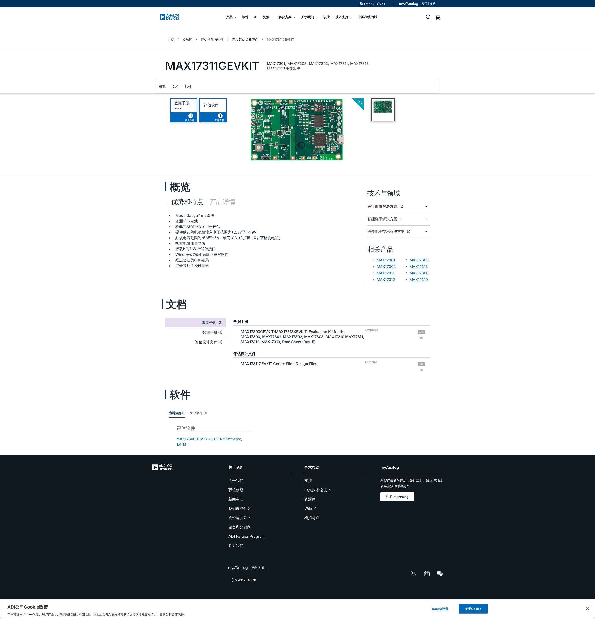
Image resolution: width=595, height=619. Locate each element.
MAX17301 (386, 260)
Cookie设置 (440, 608)
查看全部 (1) (177, 413)
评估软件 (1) (198, 413)
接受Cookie (473, 608)
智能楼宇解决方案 (385, 219)
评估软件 (211, 105)
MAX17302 (386, 266)
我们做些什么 (239, 508)
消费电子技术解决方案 (388, 231)
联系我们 (235, 545)
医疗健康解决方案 (385, 206)
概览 (162, 86)
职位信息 (235, 489)
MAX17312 (386, 279)
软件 (188, 86)
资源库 (310, 499)
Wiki (308, 508)
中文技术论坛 (315, 489)
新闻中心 (235, 499)
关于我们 (235, 480)
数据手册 (181, 103)
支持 (308, 480)
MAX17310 (419, 279)
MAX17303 (419, 260)
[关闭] (587, 609)
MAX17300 (419, 273)
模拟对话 (311, 517)
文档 (175, 86)
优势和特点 (187, 202)
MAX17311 (385, 273)
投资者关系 (237, 517)
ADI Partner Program (246, 536)
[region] (297, 609)
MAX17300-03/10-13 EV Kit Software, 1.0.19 (209, 442)
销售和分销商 (239, 527)
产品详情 (222, 202)
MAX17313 (419, 266)
